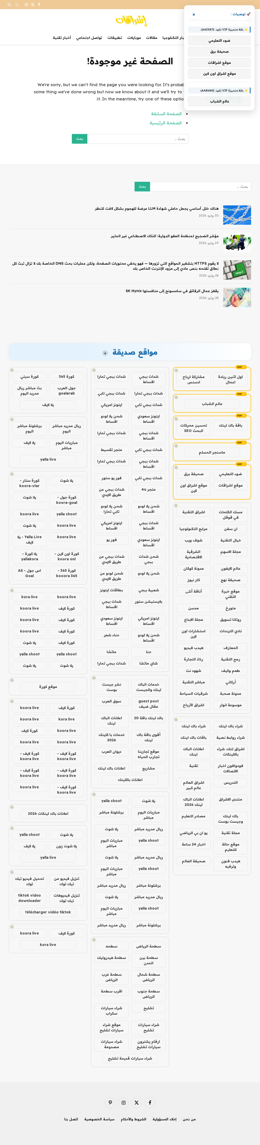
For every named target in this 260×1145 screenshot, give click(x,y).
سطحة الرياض (148, 946)
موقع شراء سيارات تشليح (111, 1027)
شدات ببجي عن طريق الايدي (111, 492)
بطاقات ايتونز (111, 590)
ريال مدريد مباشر (148, 829)
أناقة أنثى (193, 591)
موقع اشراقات (230, 485)
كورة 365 (66, 376)
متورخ (230, 608)
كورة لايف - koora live (66, 756)
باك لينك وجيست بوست (230, 819)
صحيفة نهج (230, 580)
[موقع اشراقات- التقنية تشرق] (130, 20)
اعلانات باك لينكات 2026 (48, 813)
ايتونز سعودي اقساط (148, 419)
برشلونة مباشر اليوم (29, 428)
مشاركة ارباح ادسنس (194, 379)
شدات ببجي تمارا (111, 376)
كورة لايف (66, 608)
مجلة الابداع (193, 619)
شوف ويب (193, 540)
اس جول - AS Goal (29, 573)
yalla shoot (111, 801)
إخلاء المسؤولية (164, 1119)
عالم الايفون (230, 568)
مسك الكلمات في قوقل (230, 515)
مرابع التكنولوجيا (193, 528)
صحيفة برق (194, 474)
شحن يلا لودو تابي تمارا (111, 509)
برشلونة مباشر (111, 812)
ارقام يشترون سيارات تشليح (148, 1044)
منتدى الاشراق (230, 799)
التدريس (231, 782)
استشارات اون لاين (193, 634)
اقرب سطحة (111, 991)
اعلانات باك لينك (111, 768)
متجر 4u (148, 489)
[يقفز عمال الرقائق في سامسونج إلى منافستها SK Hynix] (237, 297)
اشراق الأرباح (193, 705)
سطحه (111, 946)
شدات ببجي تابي (111, 393)
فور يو (111, 539)
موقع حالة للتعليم (230, 847)
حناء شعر (111, 635)
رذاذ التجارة (193, 659)
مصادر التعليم (193, 816)
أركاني (230, 682)
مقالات (151, 37)
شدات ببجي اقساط (148, 379)
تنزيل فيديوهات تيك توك (67, 898)
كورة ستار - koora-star (29, 483)
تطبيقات (114, 37)
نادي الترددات (231, 631)
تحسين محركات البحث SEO (193, 428)
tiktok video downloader (29, 898)
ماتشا (111, 652)
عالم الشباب (212, 403)
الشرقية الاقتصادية (193, 554)
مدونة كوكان (193, 568)
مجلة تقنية (230, 833)
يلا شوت (148, 801)
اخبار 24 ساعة (193, 844)
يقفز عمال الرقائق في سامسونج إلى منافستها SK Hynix (172, 291)
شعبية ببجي (148, 590)
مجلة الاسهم (230, 551)
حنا (148, 652)
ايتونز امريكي (111, 404)
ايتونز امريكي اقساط (111, 526)
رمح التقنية (230, 659)
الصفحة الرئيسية (166, 122)
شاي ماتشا (148, 663)
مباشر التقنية (193, 682)
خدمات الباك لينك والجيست (148, 687)
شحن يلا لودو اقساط (111, 419)
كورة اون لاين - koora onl (66, 556)
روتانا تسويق (230, 619)
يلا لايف (48, 404)
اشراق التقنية (193, 512)
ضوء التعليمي (230, 474)
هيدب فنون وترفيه (230, 864)
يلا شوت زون (66, 846)
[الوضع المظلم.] (17, 4)
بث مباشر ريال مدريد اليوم (29, 391)
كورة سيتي (29, 376)
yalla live (48, 459)
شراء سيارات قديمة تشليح (130, 1058)
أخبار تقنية (62, 37)
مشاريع (148, 768)
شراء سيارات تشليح (148, 1027)
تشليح (148, 1008)
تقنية (193, 765)
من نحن (189, 1119)
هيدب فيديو (193, 647)
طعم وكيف (230, 670)
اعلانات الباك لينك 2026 (193, 802)
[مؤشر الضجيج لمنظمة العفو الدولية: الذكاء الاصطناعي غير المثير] (237, 242)
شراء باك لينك (231, 726)
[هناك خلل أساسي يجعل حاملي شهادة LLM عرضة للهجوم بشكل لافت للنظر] (237, 215)
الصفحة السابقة (166, 113)
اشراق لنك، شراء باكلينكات (231, 752)
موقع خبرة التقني (230, 594)
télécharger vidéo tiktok (48, 912)
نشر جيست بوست (111, 687)
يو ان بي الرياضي (193, 833)
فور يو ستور (112, 478)
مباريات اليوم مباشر (149, 815)
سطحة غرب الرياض (112, 977)
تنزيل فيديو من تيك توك (66, 881)
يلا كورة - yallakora (29, 556)
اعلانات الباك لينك (193, 752)
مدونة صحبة (230, 693)
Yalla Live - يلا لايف (29, 540)
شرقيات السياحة (194, 693)
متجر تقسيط (111, 449)
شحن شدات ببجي (149, 559)
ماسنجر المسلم (212, 452)
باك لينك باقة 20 (148, 718)
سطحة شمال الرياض (148, 977)
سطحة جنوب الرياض (148, 994)
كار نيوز (193, 580)
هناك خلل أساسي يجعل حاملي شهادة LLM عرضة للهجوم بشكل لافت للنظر (157, 208)
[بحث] (10, 4)
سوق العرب (111, 701)
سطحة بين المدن (148, 960)
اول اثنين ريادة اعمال (230, 379)
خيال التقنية (230, 540)
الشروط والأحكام (133, 1119)
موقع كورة (48, 686)
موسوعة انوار (231, 705)
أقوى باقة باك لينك (148, 737)
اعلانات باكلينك (130, 779)
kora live (29, 597)
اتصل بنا (71, 1119)
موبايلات (134, 37)
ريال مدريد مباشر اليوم (66, 428)
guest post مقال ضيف (148, 704)
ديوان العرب (111, 751)
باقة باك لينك (230, 425)
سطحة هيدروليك (111, 957)
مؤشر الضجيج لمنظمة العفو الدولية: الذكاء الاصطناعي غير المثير (165, 236)
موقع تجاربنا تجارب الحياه (148, 754)
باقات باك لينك (193, 737)
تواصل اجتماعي (89, 37)
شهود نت (193, 670)
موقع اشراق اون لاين (193, 488)
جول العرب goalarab (66, 391)
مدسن (193, 608)
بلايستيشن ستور (148, 601)
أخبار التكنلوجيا (175, 37)
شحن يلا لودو (148, 573)
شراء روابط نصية (230, 737)
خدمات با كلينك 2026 (112, 737)
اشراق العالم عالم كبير (193, 785)
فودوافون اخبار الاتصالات (230, 768)
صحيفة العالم (193, 861)
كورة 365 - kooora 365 (66, 573)
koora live (29, 514)
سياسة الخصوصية (99, 1119)
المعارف (230, 647)
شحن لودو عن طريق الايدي (111, 576)
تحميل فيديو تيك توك (29, 881)
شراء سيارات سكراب (111, 1011)
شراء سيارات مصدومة (111, 1044)
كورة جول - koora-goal (66, 500)
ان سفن (230, 528)
